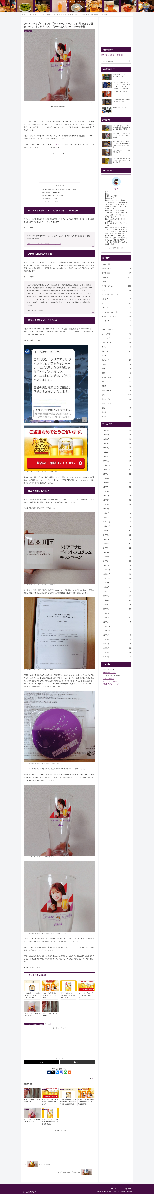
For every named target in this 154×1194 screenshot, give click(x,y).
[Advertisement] (59, 113)
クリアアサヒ (56, 144)
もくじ (56, 185)
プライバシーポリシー (117, 1189)
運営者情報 (128, 1189)
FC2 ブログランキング (111, 684)
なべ (116, 189)
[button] (77, 1062)
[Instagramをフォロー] (61, 1072)
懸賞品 (35, 1024)
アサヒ (48, 1024)
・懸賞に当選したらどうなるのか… (53, 195)
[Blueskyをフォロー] (57, 1072)
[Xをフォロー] (53, 1072)
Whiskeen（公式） (109, 673)
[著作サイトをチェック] (49, 1072)
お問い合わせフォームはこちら (112, 55)
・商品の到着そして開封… (50, 198)
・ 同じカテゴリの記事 (50, 201)
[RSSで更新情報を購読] (69, 1072)
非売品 (41, 1024)
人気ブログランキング (111, 681)
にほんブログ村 (108, 678)
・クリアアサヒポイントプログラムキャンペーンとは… (59, 190)
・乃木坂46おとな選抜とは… (51, 192)
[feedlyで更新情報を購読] (65, 1072)
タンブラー (28, 1024)
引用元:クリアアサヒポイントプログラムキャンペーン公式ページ (44, 244)
